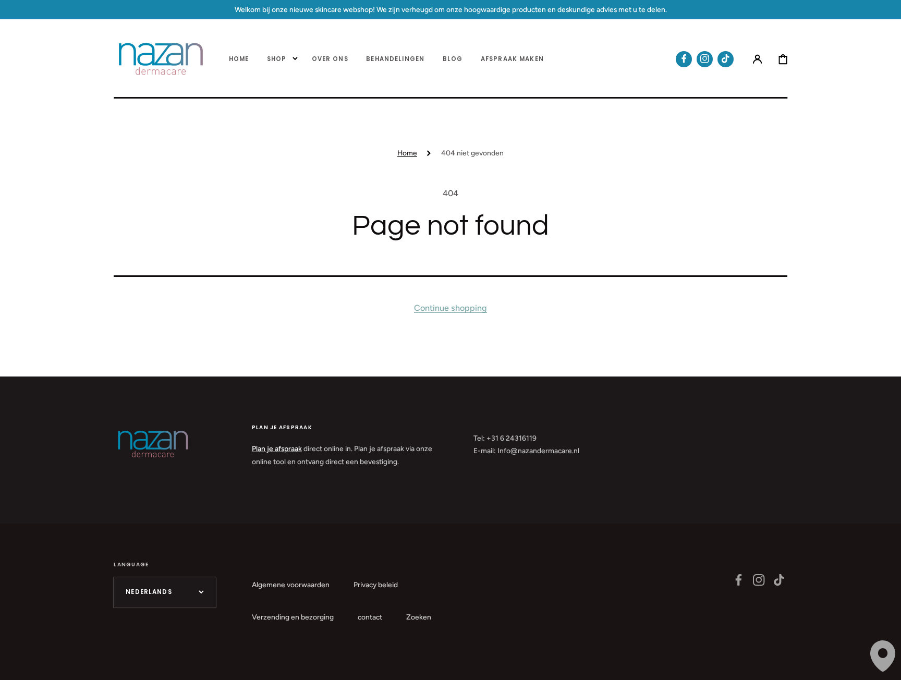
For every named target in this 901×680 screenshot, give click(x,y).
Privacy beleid (376, 584)
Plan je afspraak (277, 448)
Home (407, 153)
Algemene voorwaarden (291, 584)
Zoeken (418, 617)
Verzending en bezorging (293, 617)
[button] (757, 59)
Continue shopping (450, 308)
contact (370, 617)
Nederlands (149, 592)
